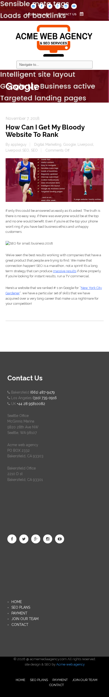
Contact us (67, 14)
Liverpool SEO (17, 150)
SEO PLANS (20, 607)
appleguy (19, 144)
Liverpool (85, 144)
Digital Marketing (47, 144)
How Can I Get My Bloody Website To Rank (45, 130)
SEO (34, 150)
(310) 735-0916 (39, 14)
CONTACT (19, 625)
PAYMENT (19, 613)
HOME (16, 602)
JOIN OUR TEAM (25, 619)
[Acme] (54, 40)
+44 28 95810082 (31, 404)
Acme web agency (70, 664)
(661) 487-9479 (42, 392)
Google (69, 144)
